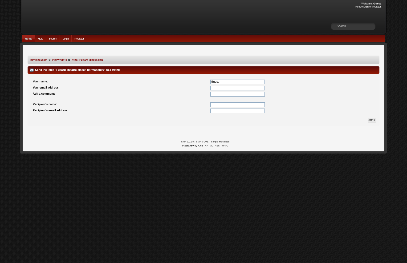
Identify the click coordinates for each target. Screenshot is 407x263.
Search (53, 38)
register (376, 6)
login (366, 6)
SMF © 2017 (203, 141)
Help (40, 38)
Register (79, 38)
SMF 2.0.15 (187, 141)
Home (28, 38)
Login (66, 38)
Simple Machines (220, 141)
